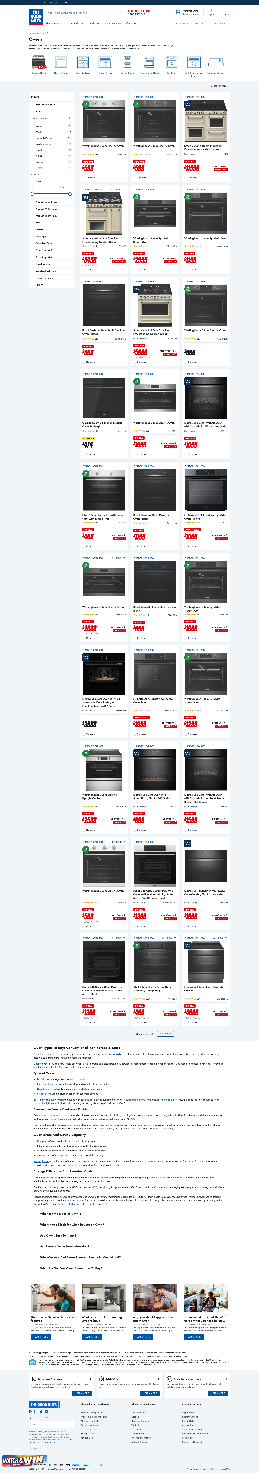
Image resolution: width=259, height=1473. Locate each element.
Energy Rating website (73, 1203)
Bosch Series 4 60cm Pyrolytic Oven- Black (151, 516)
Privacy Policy (49, 1442)
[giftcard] (101, 1464)
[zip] (68, 1464)
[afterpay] (85, 1464)
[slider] (32, 194)
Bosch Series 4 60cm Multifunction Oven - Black (103, 332)
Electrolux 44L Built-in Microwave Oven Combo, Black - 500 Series (205, 892)
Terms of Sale (208, 1469)
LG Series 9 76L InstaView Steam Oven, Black (153, 700)
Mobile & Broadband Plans (94, 1416)
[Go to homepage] (36, 17)
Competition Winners (192, 1429)
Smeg (167, 1099)
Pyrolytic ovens (49, 1103)
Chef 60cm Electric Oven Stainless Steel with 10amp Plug (103, 516)
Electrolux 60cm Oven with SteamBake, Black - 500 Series (152, 796)
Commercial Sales (190, 1441)
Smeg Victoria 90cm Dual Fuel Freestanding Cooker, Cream (100, 240)
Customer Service (191, 1404)
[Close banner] (45, 1456)
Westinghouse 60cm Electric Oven (103, 146)
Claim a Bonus (189, 1425)
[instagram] (35, 1411)
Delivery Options (190, 1416)
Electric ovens (41, 1063)
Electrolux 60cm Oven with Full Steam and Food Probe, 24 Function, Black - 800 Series (101, 702)
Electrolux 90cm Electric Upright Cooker (204, 988)
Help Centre (188, 1412)
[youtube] (46, 1411)
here (68, 2)
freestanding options (134, 1099)
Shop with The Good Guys (95, 1404)
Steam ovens (44, 1093)
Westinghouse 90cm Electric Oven (154, 423)
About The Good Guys (143, 1404)
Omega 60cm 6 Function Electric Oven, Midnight (102, 424)
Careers (135, 1416)
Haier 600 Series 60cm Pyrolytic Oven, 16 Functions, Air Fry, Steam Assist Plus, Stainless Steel (153, 894)
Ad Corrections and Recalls (195, 1433)
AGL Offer (136, 1429)
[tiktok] (41, 1411)
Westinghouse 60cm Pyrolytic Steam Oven (202, 608)
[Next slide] (227, 66)
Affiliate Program (139, 1441)
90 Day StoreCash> (90, 1420)
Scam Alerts (188, 1437)
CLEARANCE (182, 23)
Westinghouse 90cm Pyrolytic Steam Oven (151, 240)
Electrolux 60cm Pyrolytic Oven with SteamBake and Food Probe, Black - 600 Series (204, 798)
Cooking (40, 33)
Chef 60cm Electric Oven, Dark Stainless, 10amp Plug (152, 988)
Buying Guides (88, 1433)
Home (31, 33)
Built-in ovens (44, 1079)
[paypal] (76, 1464)
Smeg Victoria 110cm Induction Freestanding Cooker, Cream (203, 147)
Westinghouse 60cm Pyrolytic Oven (205, 238)
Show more (36, 174)
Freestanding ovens (47, 1084)
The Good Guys (138, 1412)
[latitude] (94, 1464)
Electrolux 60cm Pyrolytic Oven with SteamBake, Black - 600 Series (206, 424)
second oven (60, 1164)
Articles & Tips (87, 1437)
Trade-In (135, 1425)
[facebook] (30, 1411)
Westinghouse (41, 1161)
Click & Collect (189, 1420)
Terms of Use (225, 1469)
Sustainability (137, 1433)
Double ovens (44, 1088)
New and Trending (140, 1420)
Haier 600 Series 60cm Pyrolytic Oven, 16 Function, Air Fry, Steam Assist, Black (102, 990)
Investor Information (141, 1437)
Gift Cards (86, 1429)
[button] (53, 1329)
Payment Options (89, 1425)
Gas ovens (113, 1054)
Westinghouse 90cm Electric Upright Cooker (99, 796)
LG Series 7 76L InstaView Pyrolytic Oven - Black (205, 516)
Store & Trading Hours (91, 1412)
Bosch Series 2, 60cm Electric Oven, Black (155, 608)
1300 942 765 (136, 14)
